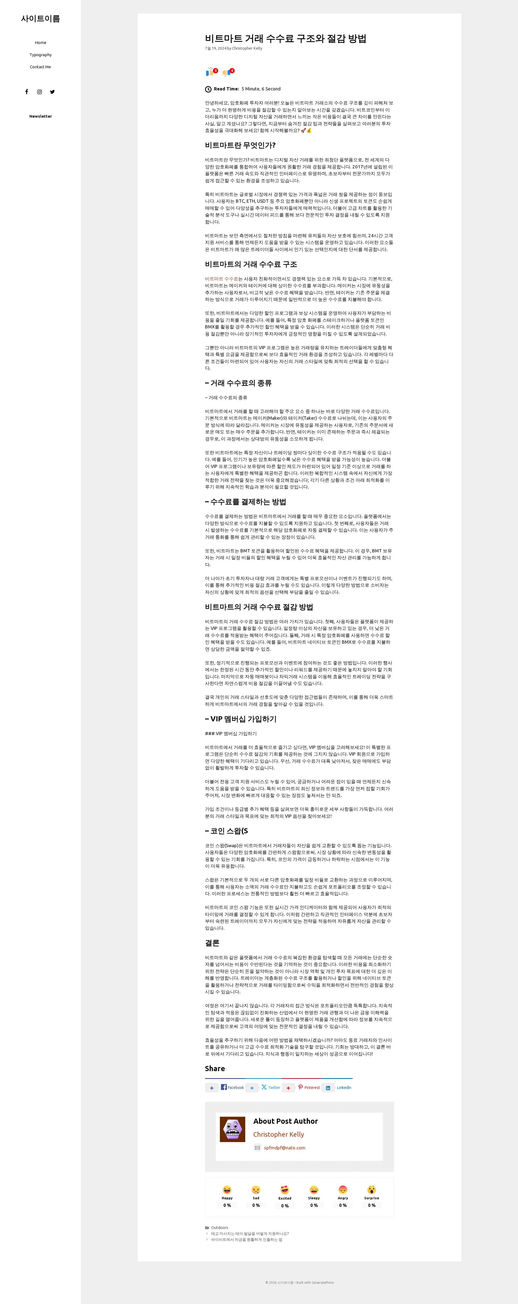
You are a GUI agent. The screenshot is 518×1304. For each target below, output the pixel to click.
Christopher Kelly (278, 1134)
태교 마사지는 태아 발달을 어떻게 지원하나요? (250, 1233)
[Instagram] (39, 92)
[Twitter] (52, 92)
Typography (40, 54)
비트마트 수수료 (221, 278)
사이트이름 (40, 18)
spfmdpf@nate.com (284, 1147)
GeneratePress (323, 1282)
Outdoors (219, 1227)
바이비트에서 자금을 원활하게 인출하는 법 (246, 1239)
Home (40, 42)
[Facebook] (26, 92)
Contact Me (40, 66)
